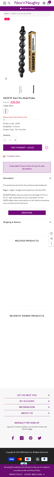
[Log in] (44, 3)
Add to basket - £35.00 (22, 147)
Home (6, 13)
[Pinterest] (30, 438)
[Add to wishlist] (46, 147)
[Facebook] (12, 438)
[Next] (48, 79)
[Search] (9, 3)
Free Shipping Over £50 (28, 8)
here (30, 429)
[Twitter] (39, 438)
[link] (15, 281)
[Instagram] (21, 438)
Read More (27, 213)
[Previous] (44, 79)
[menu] (4, 3)
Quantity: (7, 135)
